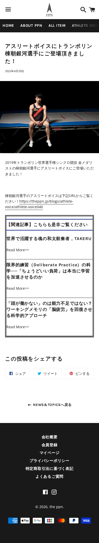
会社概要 (50, 437)
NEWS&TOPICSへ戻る (52, 405)
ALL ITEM (57, 25)
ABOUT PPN (31, 25)
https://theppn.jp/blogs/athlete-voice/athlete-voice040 (39, 204)
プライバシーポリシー (49, 460)
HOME (8, 25)
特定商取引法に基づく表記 (50, 468)
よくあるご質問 (49, 476)
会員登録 (50, 445)
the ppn (56, 506)
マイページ (50, 453)
